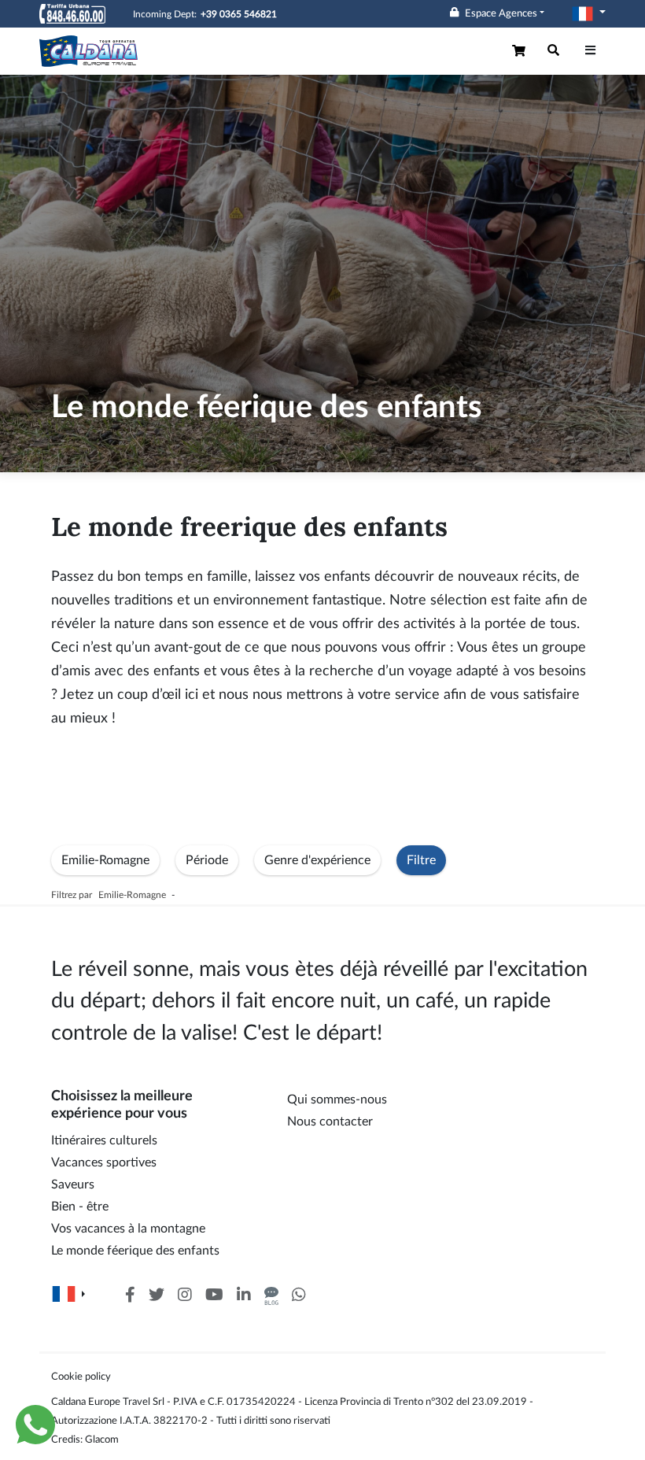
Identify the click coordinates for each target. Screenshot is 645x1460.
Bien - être (80, 1206)
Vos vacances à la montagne (128, 1228)
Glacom (102, 1439)
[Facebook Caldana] (130, 1296)
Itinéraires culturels (104, 1140)
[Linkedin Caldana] (244, 1296)
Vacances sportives (104, 1162)
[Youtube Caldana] (214, 1296)
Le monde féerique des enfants (135, 1250)
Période (207, 860)
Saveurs (72, 1184)
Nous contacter (330, 1121)
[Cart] (520, 51)
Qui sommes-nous (337, 1099)
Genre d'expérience (317, 860)
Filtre (421, 860)
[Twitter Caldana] (156, 1296)
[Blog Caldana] (271, 1296)
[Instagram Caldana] (185, 1296)
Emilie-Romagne (105, 860)
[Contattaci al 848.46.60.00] (72, 14)
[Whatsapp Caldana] (299, 1296)
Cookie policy (81, 1376)
